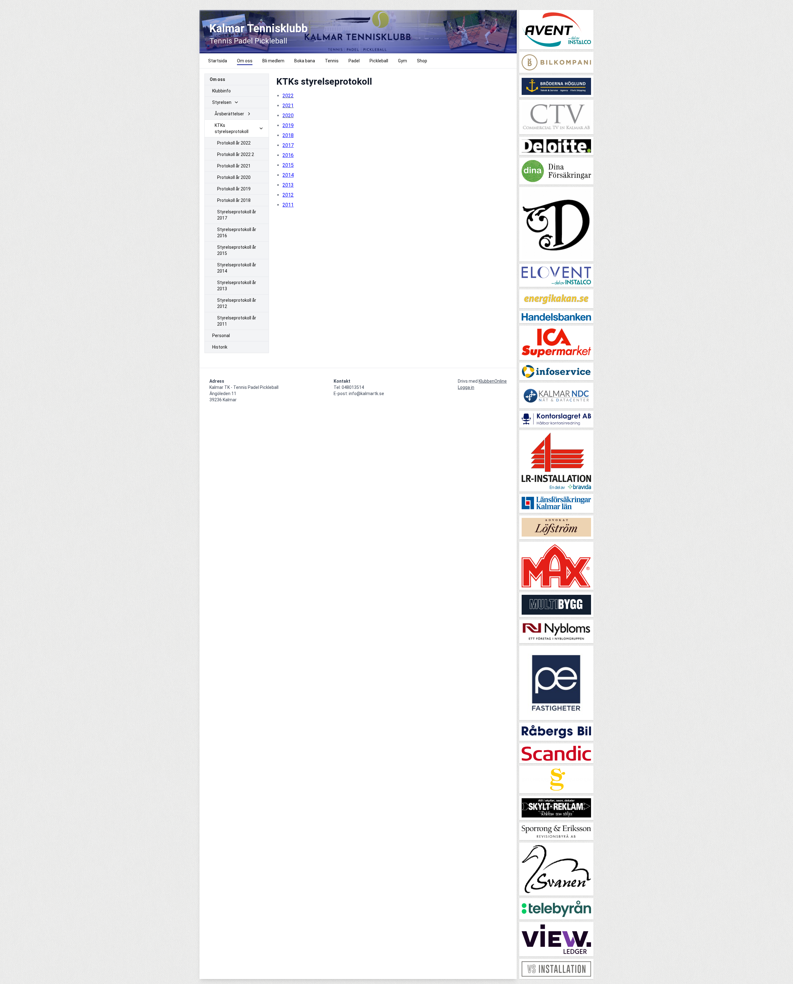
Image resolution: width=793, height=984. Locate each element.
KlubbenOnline (493, 381)
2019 (288, 125)
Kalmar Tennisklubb (258, 28)
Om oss (217, 79)
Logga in (466, 387)
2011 (288, 205)
